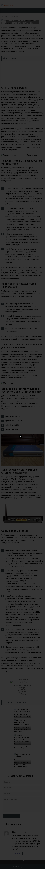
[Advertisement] (22, 68)
